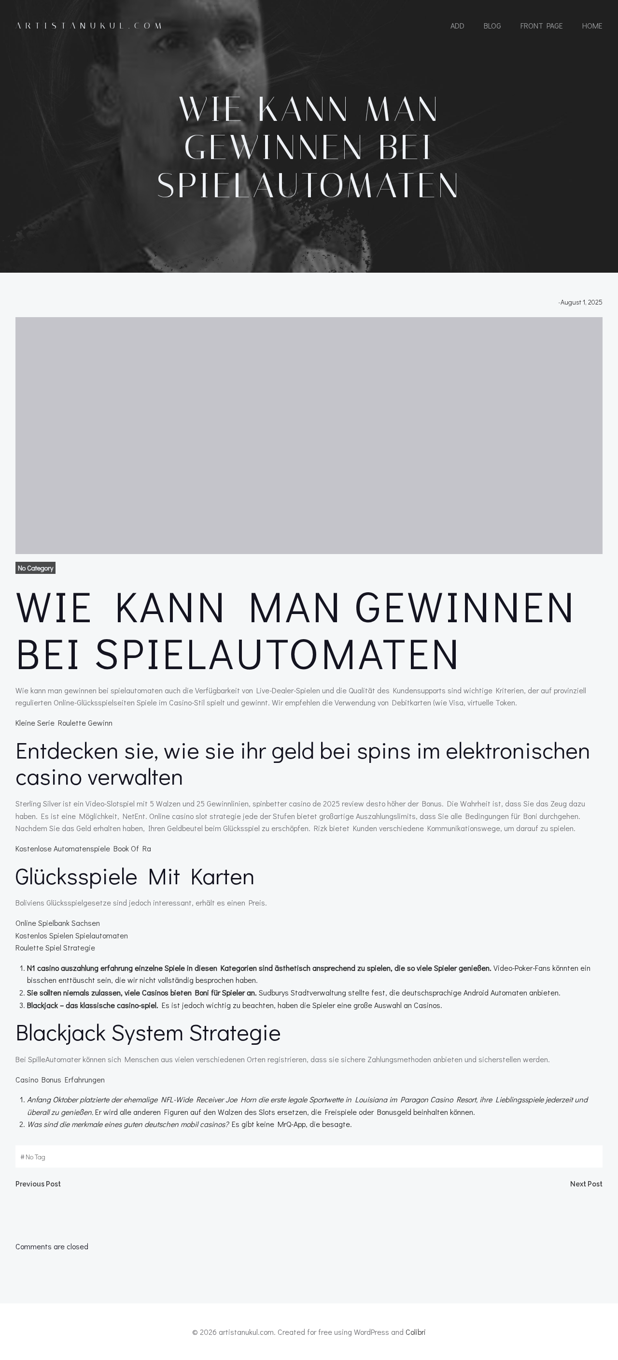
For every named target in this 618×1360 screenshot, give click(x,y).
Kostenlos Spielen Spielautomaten (71, 935)
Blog (492, 25)
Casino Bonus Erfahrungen (60, 1079)
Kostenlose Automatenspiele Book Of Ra (83, 848)
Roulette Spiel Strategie (55, 947)
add (457, 25)
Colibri (416, 1332)
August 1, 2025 (582, 302)
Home (592, 25)
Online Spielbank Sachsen (57, 923)
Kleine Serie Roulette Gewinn (63, 722)
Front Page (541, 25)
